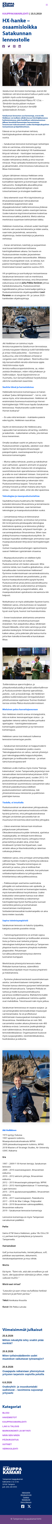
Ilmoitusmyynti (26, 1495)
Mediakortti (26, 1500)
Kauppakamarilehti (15, 13)
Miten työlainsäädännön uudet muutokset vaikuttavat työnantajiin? (23, 1357)
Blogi (5, 1413)
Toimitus (26, 1497)
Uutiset (7, 1444)
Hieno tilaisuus (26, 1502)
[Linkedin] (19, 46)
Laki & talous (10, 1426)
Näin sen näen (11, 1435)
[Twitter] (9, 46)
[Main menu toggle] (47, 5)
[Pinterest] (14, 46)
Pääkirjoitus (10, 1440)
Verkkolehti (10, 1448)
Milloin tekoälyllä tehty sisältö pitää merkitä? (23, 1342)
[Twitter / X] (29, 1506)
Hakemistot (9, 1417)
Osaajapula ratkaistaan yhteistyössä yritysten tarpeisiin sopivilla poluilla (23, 1373)
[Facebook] (3, 46)
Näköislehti (26, 1492)
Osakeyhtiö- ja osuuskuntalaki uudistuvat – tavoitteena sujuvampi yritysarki (22, 1389)
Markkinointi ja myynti (16, 1431)
